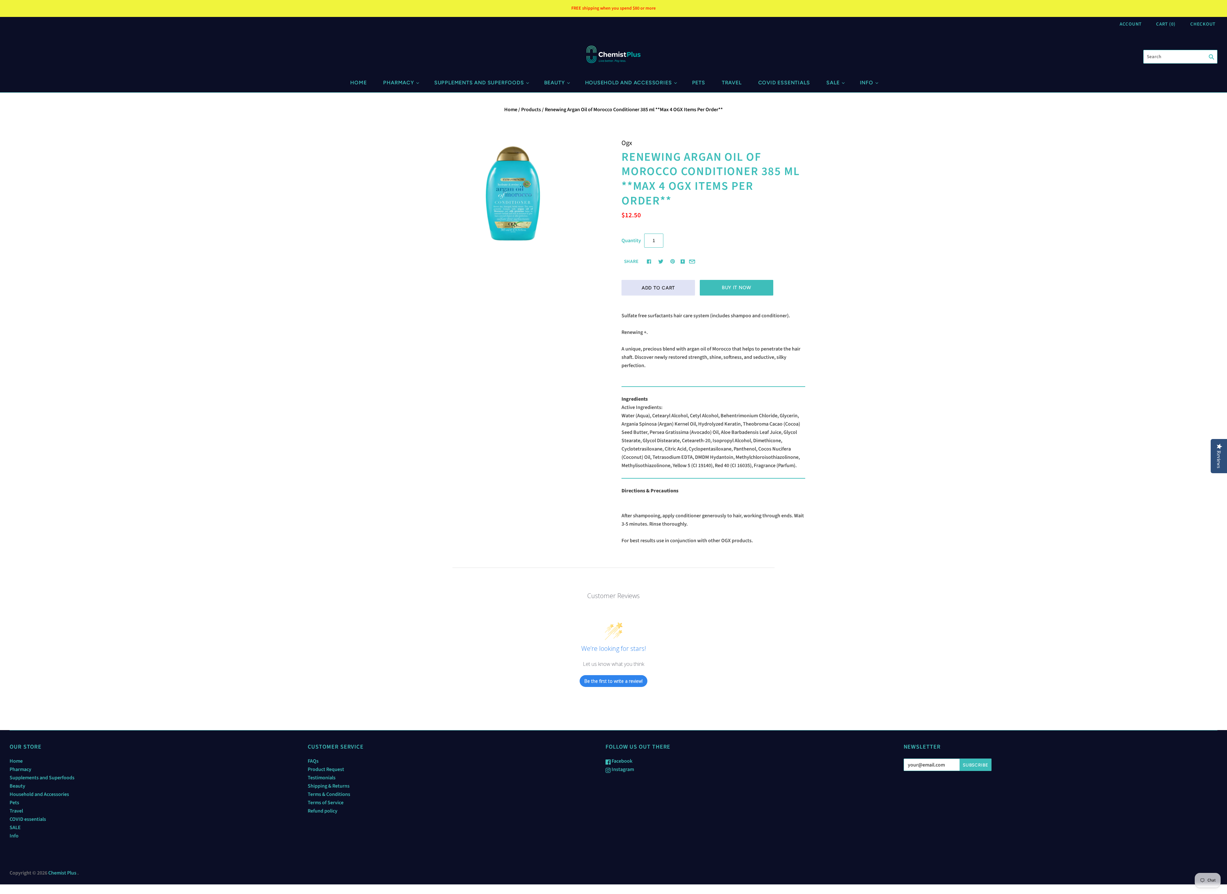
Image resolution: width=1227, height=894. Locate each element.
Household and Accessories (628, 83)
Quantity (631, 240)
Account (1131, 24)
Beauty (554, 83)
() (1166, 24)
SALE (832, 83)
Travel (732, 83)
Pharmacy (398, 83)
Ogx (626, 143)
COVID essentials (784, 83)
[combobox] (1180, 57)
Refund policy (322, 810)
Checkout (1202, 24)
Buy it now (736, 287)
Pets (698, 83)
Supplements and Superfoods (479, 83)
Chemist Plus (62, 872)
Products (531, 109)
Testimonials (322, 777)
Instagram (622, 769)
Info (866, 83)
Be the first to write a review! (613, 681)
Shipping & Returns (329, 786)
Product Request (326, 769)
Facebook (621, 761)
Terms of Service (325, 802)
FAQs (313, 761)
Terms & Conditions (329, 794)
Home (358, 83)
